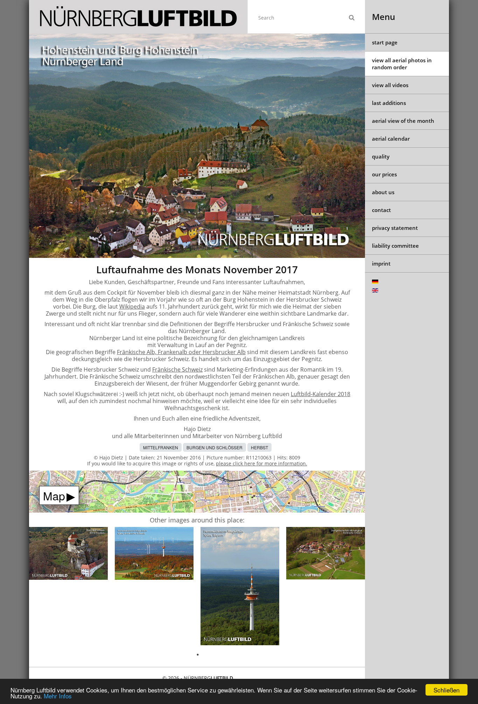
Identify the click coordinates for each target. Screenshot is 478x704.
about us (383, 192)
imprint (381, 263)
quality (380, 156)
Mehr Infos (58, 695)
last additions (389, 102)
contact (381, 209)
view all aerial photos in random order (402, 64)
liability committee (395, 245)
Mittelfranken (160, 447)
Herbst (259, 447)
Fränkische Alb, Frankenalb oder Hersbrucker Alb (181, 352)
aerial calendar (391, 138)
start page (385, 42)
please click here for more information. (261, 463)
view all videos (390, 85)
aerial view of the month (403, 120)
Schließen (446, 689)
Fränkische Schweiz (177, 369)
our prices (384, 174)
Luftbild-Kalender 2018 (320, 394)
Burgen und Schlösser (214, 447)
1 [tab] (197, 654)
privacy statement (395, 227)
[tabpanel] (68, 554)
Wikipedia (132, 306)
